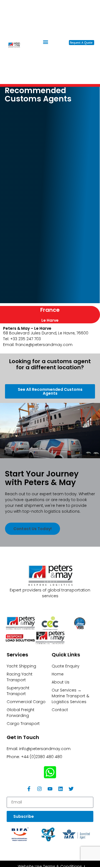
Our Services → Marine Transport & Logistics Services (70, 695)
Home (58, 674)
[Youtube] (50, 788)
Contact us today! (32, 528)
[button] (45, 42)
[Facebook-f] (28, 788)
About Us (60, 682)
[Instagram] (39, 788)
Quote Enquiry (65, 666)
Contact (60, 710)
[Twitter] (71, 788)
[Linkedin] (60, 788)
